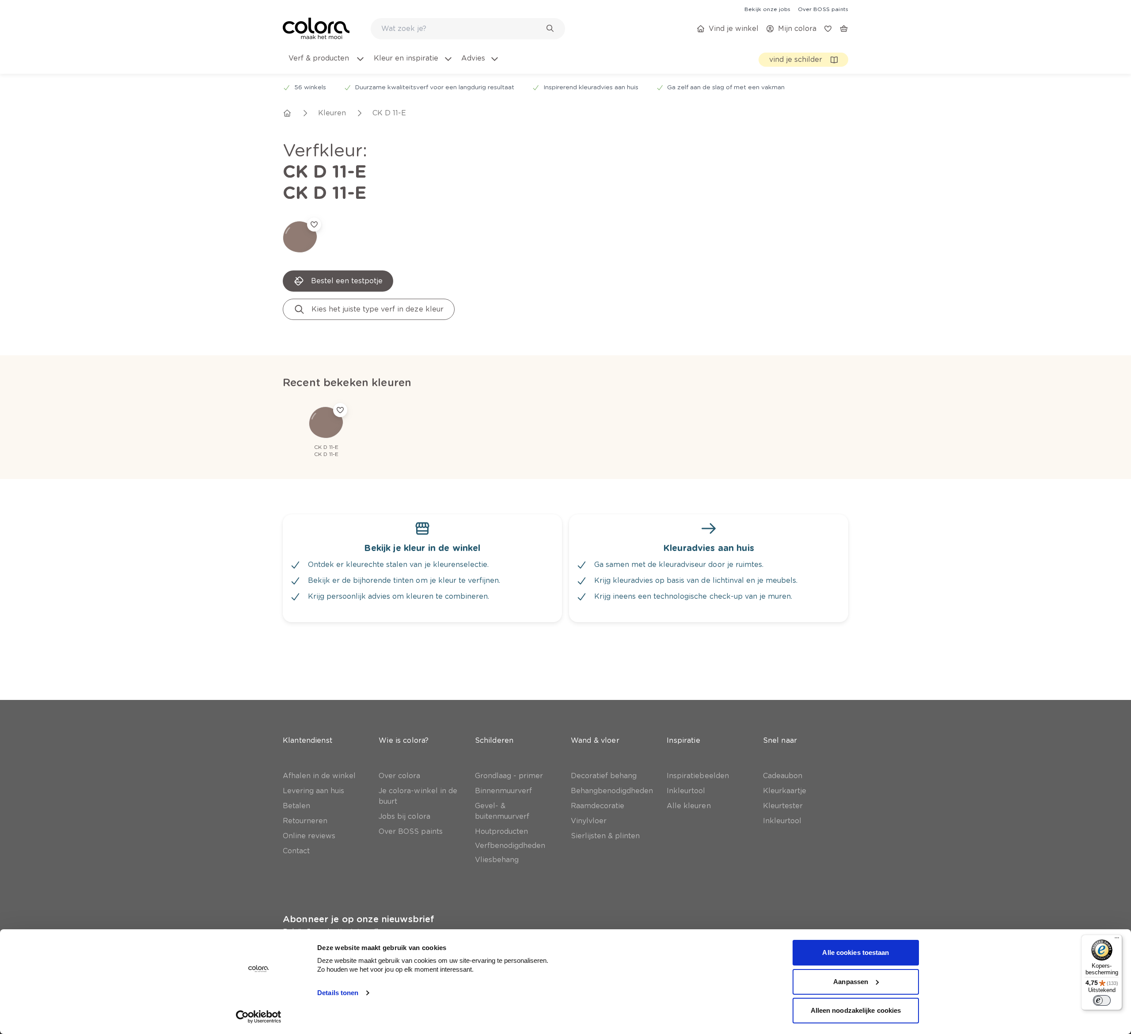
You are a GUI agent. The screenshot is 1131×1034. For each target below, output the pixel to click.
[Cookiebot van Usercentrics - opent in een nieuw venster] (258, 1016)
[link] (767, 9)
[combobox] (468, 28)
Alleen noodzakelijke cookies (856, 1010)
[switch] (1102, 1000)
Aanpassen (850, 981)
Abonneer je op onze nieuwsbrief (358, 919)
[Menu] (1117, 940)
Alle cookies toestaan (855, 952)
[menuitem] (326, 63)
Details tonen (337, 992)
